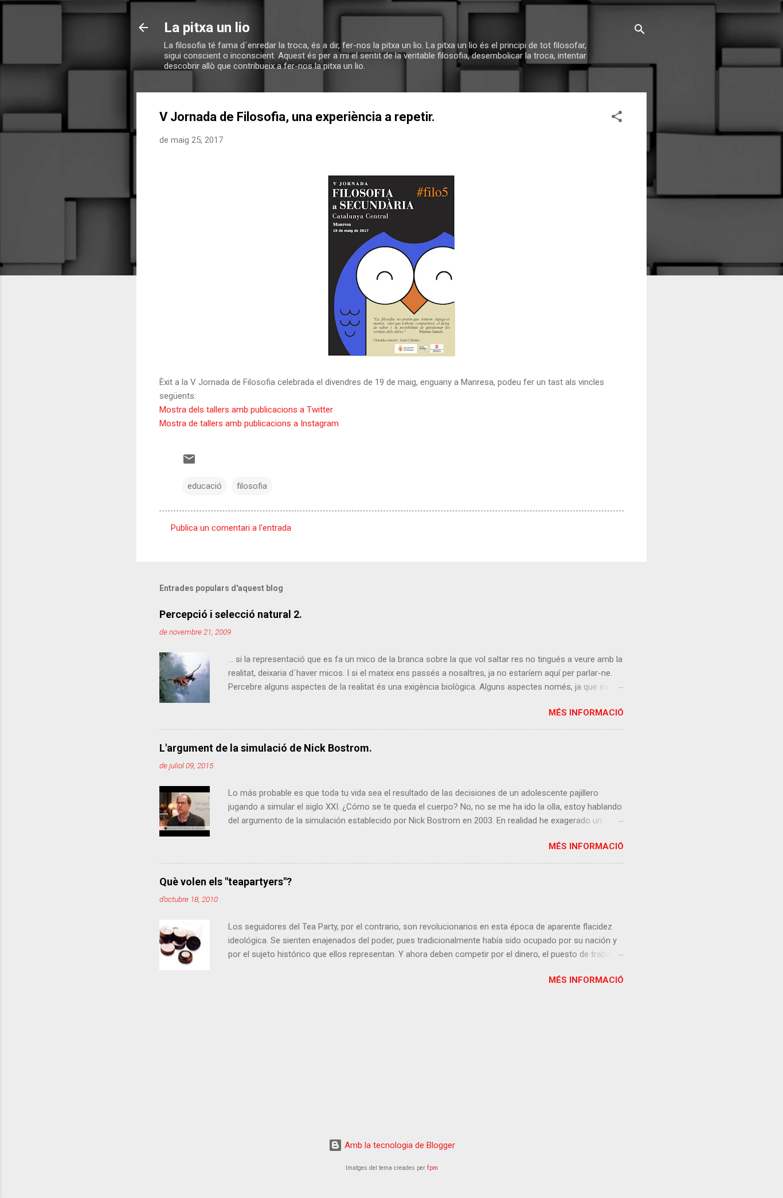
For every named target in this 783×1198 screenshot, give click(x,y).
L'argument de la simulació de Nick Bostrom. (265, 748)
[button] (617, 118)
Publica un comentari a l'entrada (231, 528)
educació (204, 486)
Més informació (586, 712)
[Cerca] (640, 31)
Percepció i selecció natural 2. (230, 614)
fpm (432, 1168)
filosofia (252, 486)
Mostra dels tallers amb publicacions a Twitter (246, 409)
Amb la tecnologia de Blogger (398, 1145)
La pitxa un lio (207, 28)
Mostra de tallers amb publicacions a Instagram (249, 423)
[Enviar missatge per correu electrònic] (189, 463)
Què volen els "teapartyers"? (225, 882)
